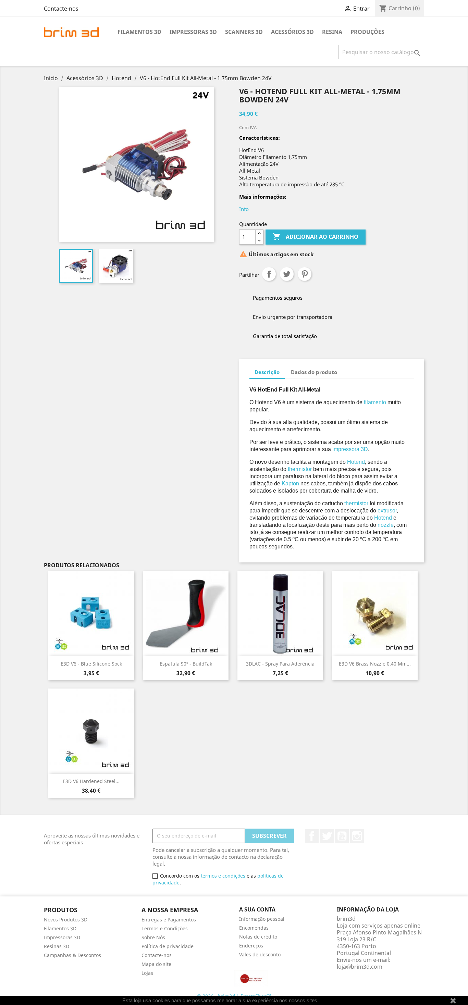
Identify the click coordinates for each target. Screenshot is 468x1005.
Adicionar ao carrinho (315, 237)
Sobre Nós (153, 937)
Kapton (290, 483)
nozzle (386, 525)
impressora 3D (350, 449)
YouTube (342, 836)
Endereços (251, 945)
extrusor (387, 510)
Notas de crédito (258, 936)
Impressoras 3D (193, 32)
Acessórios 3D (292, 32)
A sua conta (257, 909)
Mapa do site (156, 964)
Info (244, 209)
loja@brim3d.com (359, 966)
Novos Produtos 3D (65, 919)
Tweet (287, 274)
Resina (332, 32)
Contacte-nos (61, 8)
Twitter (327, 836)
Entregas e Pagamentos (168, 919)
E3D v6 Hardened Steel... (91, 781)
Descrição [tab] (267, 372)
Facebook (312, 836)
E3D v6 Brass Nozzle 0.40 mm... (375, 663)
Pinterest (304, 274)
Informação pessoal (261, 919)
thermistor (300, 469)
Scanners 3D (244, 32)
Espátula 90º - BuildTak (186, 663)
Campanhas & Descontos (72, 955)
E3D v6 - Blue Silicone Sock (91, 663)
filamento (375, 402)
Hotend (356, 462)
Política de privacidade (167, 946)
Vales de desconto (260, 954)
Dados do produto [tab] (314, 372)
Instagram (357, 836)
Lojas (147, 973)
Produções (367, 32)
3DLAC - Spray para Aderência (280, 663)
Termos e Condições (164, 928)
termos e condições (223, 875)
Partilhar (269, 274)
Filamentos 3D (139, 32)
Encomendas (254, 928)
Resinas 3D (56, 946)
